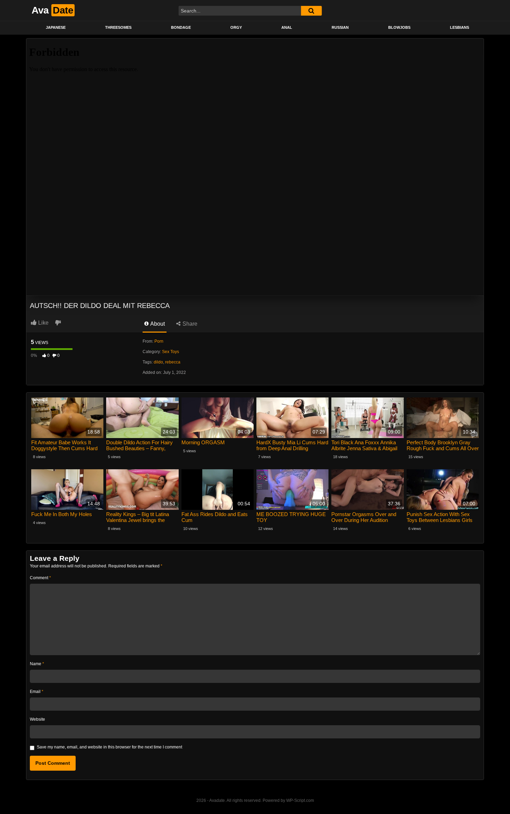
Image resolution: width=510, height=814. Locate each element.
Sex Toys (170, 351)
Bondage (181, 27)
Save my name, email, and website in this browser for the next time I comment (109, 747)
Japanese (56, 27)
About (157, 324)
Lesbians (459, 27)
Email (36, 691)
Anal (286, 27)
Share (189, 324)
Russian (340, 27)
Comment (40, 577)
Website (37, 719)
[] (311, 11)
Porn (158, 341)
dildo (158, 362)
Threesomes (118, 27)
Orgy (236, 27)
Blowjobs (399, 27)
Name (37, 663)
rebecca (172, 362)
